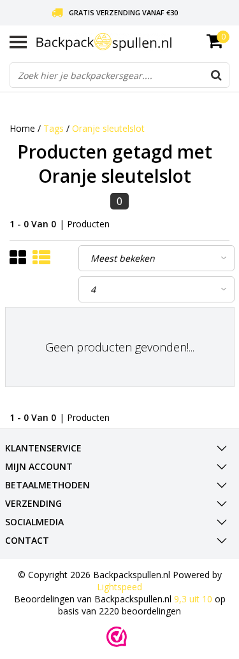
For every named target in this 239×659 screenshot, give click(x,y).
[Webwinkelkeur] (116, 637)
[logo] (132, 42)
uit (193, 599)
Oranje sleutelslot (108, 128)
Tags (53, 128)
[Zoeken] (216, 75)
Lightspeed (119, 587)
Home (22, 128)
